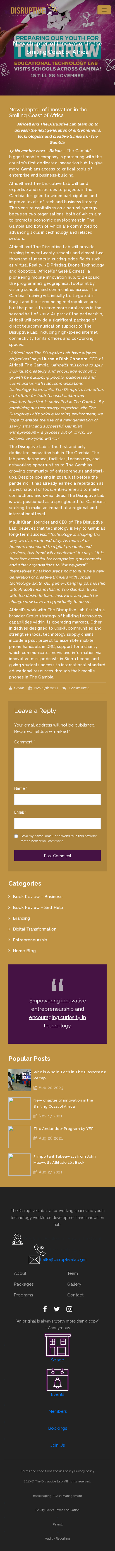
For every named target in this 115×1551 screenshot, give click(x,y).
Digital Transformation (34, 929)
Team (72, 1273)
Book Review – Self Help (38, 907)
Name (20, 788)
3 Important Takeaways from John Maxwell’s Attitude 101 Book (64, 1159)
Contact (75, 1295)
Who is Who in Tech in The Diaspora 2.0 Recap (69, 1075)
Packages (23, 1284)
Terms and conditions (36, 1471)
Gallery (74, 1284)
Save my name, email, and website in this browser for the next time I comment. (59, 838)
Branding (21, 918)
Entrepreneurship (30, 939)
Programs (23, 1295)
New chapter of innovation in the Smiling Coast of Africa (63, 1103)
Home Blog (24, 950)
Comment (24, 742)
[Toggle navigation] (104, 9)
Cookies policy (63, 1471)
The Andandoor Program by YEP (63, 1129)
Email (20, 812)
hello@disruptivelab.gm (63, 1259)
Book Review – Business (38, 896)
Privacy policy (84, 1471)
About (20, 1273)
